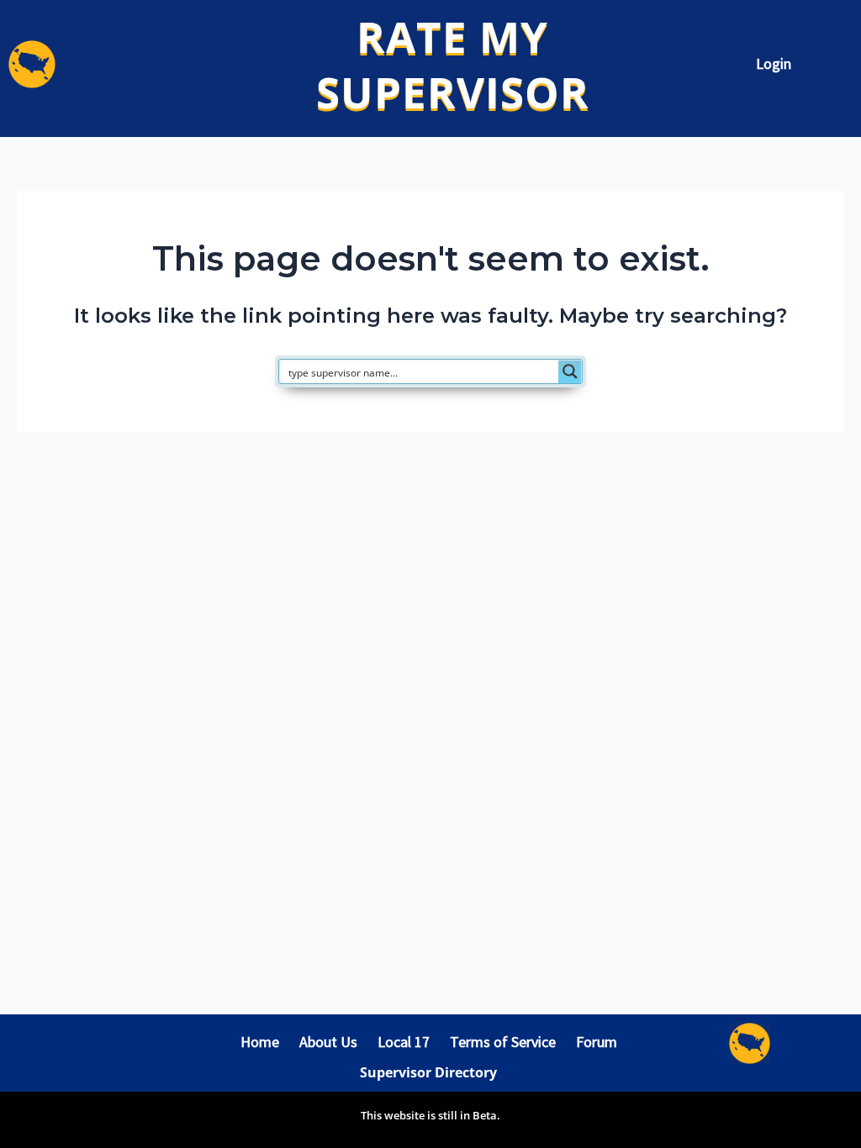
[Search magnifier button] (570, 371)
